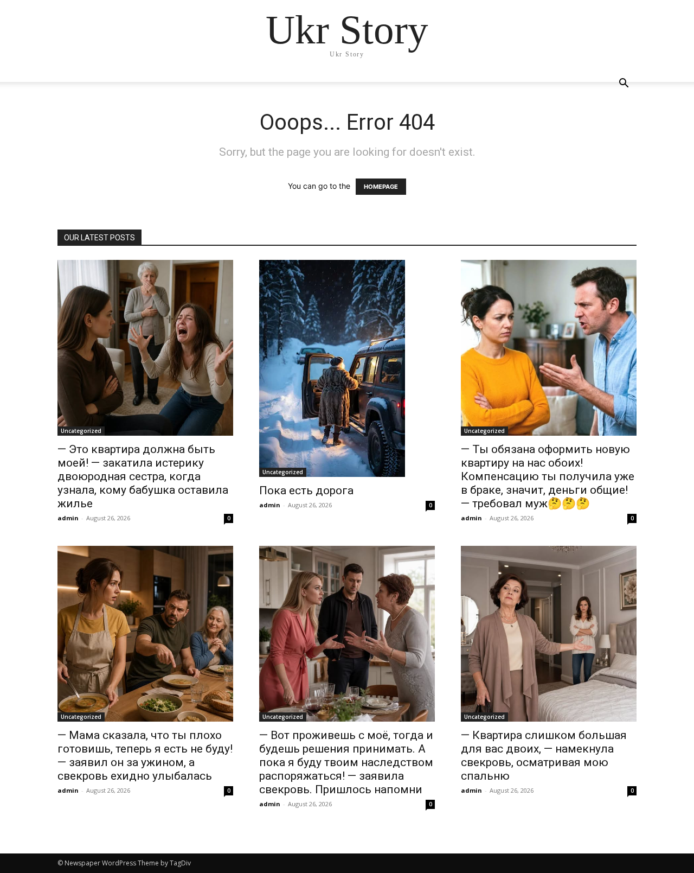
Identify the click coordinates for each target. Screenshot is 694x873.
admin (68, 518)
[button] (624, 84)
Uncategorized (81, 431)
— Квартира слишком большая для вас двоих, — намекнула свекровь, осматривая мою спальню (544, 755)
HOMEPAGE (381, 186)
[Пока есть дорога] (347, 368)
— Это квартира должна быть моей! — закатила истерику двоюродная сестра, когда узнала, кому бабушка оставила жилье (142, 476)
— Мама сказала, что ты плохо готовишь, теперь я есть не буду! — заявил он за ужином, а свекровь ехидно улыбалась (145, 755)
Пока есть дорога (306, 490)
